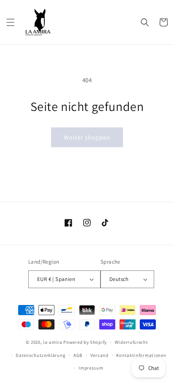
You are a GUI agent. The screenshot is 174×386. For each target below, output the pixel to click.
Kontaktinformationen (141, 355)
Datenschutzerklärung (40, 355)
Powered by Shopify (85, 342)
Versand (99, 355)
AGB (77, 355)
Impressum (91, 368)
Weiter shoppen (87, 137)
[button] (10, 22)
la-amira (53, 342)
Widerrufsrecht (131, 342)
